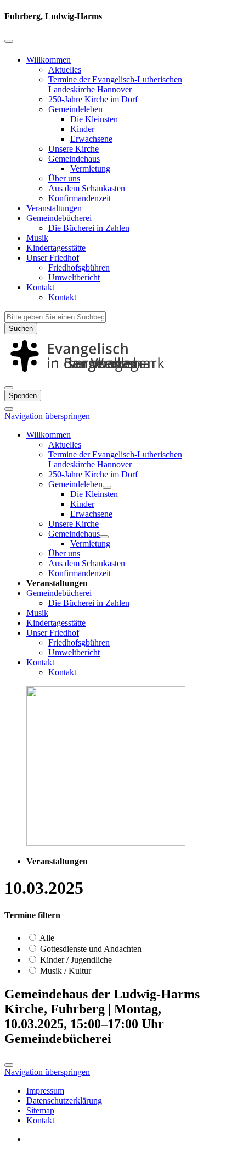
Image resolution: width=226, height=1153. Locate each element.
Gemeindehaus (74, 158)
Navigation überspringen (47, 416)
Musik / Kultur (64, 970)
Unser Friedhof (52, 257)
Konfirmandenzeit (79, 198)
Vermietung (90, 168)
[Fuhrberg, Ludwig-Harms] (113, 374)
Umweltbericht (74, 277)
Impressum (45, 1090)
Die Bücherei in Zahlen (88, 228)
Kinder (82, 129)
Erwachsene (91, 139)
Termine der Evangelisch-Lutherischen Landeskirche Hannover (115, 84)
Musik (37, 237)
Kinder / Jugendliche (75, 959)
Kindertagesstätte (56, 247)
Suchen (21, 328)
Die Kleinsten (94, 119)
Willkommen (48, 59)
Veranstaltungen (54, 208)
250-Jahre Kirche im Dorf (93, 99)
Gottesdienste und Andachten (90, 948)
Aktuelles (64, 69)
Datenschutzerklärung (64, 1100)
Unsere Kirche (73, 148)
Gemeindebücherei (59, 218)
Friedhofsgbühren (79, 267)
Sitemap (40, 1110)
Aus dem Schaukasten (86, 188)
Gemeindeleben (75, 109)
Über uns (64, 178)
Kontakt (40, 287)
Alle (46, 937)
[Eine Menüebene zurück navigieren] (8, 41)
